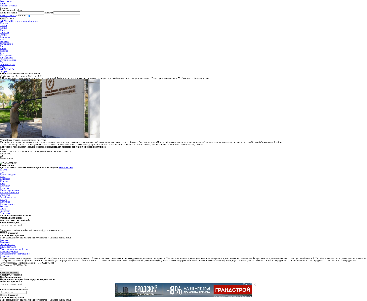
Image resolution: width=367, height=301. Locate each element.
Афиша (3, 28)
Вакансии (5, 256)
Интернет (4, 181)
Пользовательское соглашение (15, 253)
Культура (4, 188)
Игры (2, 53)
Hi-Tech (3, 169)
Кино (2, 30)
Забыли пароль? (8, 15)
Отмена (3, 233)
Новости (4, 23)
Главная (4, 240)
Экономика (5, 213)
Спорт (3, 208)
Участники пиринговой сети (14, 249)
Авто (2, 172)
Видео (3, 46)
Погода (3, 199)
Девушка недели (8, 174)
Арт (2, 39)
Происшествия (7, 204)
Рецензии (4, 41)
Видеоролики (6, 57)
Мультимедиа (6, 44)
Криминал (5, 185)
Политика (5, 202)
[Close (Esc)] (0, 268)
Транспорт (5, 211)
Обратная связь (7, 244)
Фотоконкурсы (7, 64)
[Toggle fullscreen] (2, 268)
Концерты (5, 37)
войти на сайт (66, 167)
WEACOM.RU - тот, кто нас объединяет (19, 21)
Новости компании (9, 192)
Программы (6, 55)
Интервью (5, 179)
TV (1, 62)
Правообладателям (9, 251)
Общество (5, 195)
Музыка (4, 51)
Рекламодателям (8, 247)
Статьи (3, 25)
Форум (3, 71)
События (4, 32)
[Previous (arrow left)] (0, 270)
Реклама (4, 206)
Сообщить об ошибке (9, 272)
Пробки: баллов (8, 5)
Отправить (12, 295)
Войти (3, 3)
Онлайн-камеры (8, 60)
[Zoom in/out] (3, 268)
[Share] (1, 268)
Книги (3, 48)
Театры (3, 34)
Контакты (5, 242)
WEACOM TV (7, 69)
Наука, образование (9, 190)
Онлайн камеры (8, 197)
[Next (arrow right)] (1, 270)
